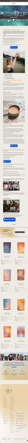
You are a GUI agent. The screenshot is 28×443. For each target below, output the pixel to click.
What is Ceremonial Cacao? (12, 406)
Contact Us (19, 431)
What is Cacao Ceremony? (12, 408)
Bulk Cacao (4, 405)
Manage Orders (12, 415)
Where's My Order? (12, 421)
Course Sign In (12, 423)
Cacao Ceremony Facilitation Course (12, 398)
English (8, 439)
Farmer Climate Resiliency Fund (5, 421)
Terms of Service (12, 430)
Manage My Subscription (11, 417)
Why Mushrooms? (5, 423)
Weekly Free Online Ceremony (12, 403)
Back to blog (14, 224)
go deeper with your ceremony (14, 38)
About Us (4, 415)
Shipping (11, 428)
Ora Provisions (5, 401)
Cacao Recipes (12, 410)
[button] (3, 3)
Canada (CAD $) (4, 439)
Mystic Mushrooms (5, 403)
